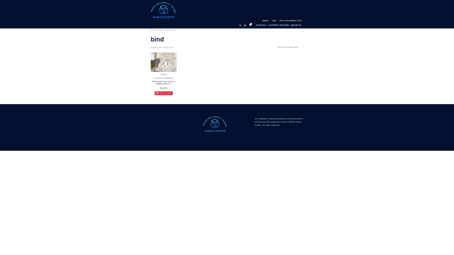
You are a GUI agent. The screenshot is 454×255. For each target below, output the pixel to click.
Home (153, 30)
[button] (240, 25)
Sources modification (163, 78)
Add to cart (165, 93)
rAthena (163, 74)
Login (274, 20)
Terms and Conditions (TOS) (290, 20)
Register (265, 20)
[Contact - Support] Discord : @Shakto (278, 25)
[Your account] (245, 25)
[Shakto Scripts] (163, 10)
